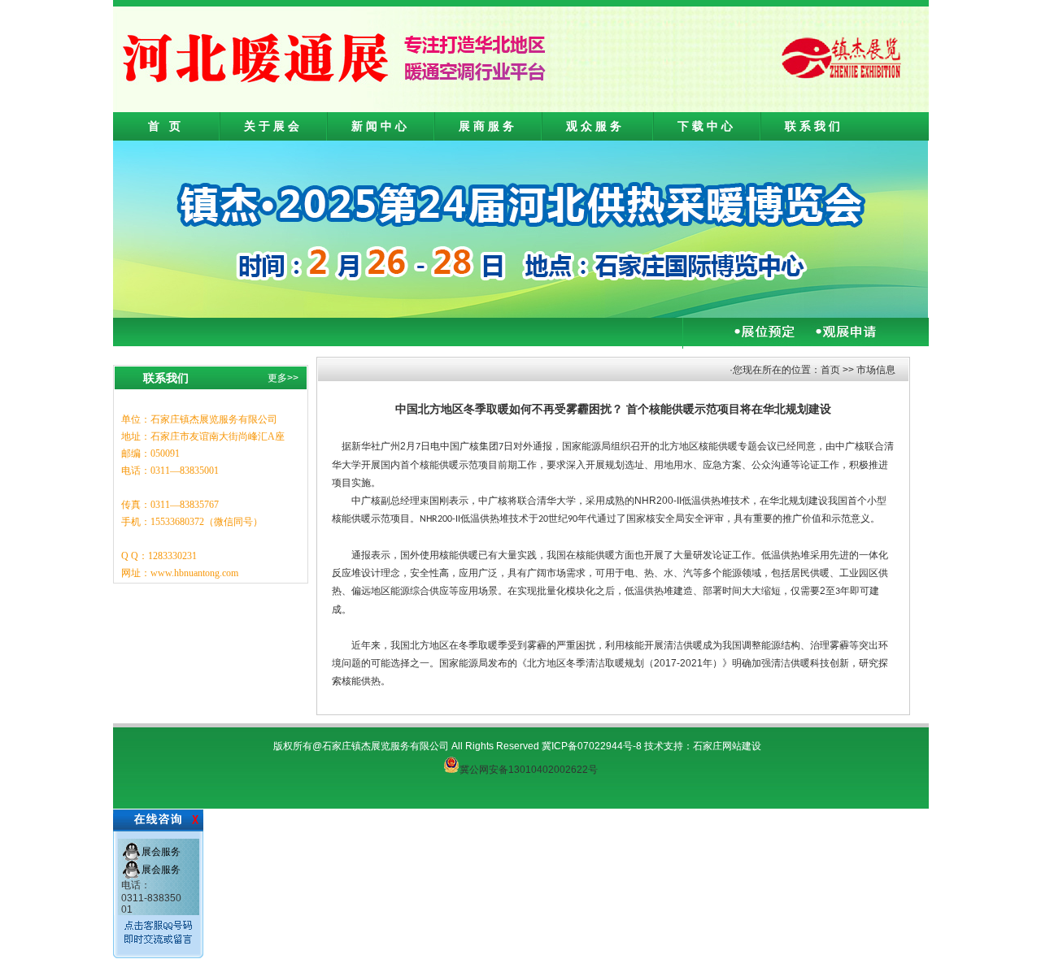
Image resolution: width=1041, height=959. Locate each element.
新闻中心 (380, 125)
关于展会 (273, 125)
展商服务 (488, 125)
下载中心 (706, 125)
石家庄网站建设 (727, 746)
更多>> (283, 378)
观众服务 (595, 125)
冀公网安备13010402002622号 (529, 769)
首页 (830, 369)
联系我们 (814, 125)
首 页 (166, 125)
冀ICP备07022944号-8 (592, 746)
